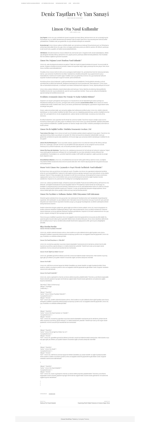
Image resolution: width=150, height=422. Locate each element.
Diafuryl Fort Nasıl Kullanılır (48, 403)
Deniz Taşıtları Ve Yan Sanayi (75, 13)
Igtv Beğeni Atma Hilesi (48, 3)
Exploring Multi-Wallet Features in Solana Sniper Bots (94, 403)
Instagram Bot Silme (61, 3)
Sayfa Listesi (76, 3)
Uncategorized (52, 393)
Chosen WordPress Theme (68, 419)
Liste (70, 3)
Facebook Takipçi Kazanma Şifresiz (30, 3)
